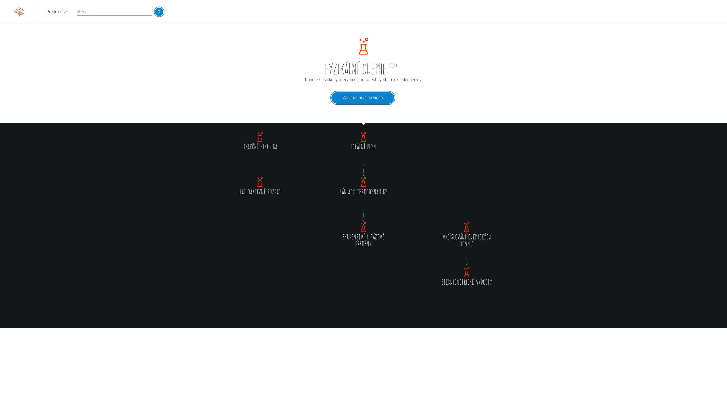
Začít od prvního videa (363, 97)
